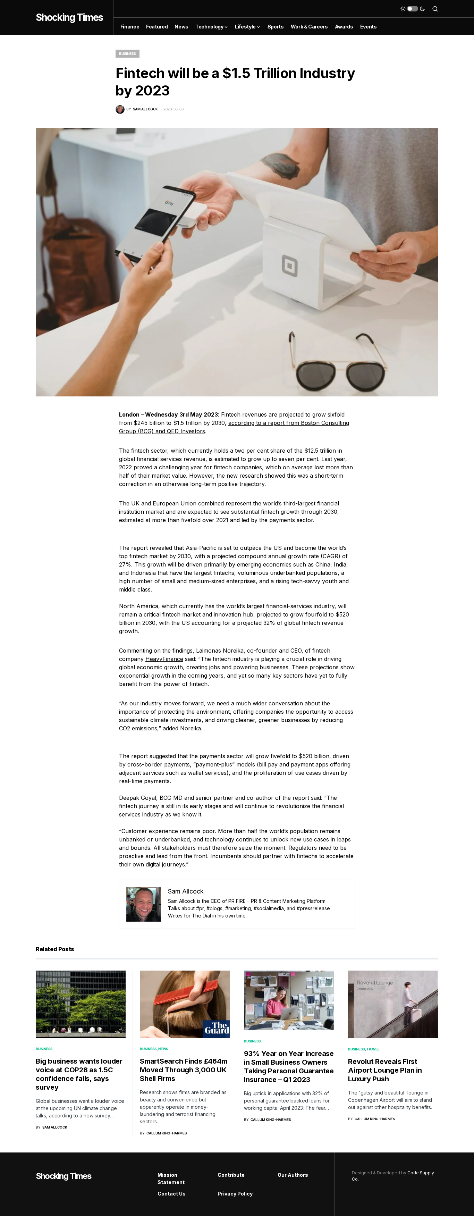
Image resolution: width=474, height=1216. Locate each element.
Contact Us (172, 1194)
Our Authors (293, 1175)
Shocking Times (69, 17)
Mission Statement (171, 1178)
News (163, 1049)
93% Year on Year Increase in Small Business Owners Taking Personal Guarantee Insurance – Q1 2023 (289, 1066)
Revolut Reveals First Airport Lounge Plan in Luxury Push (385, 1070)
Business (127, 53)
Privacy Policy (235, 1194)
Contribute (231, 1175)
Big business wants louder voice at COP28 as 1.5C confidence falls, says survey (79, 1074)
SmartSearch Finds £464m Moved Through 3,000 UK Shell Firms (183, 1070)
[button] (412, 8)
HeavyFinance (164, 658)
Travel (373, 1049)
